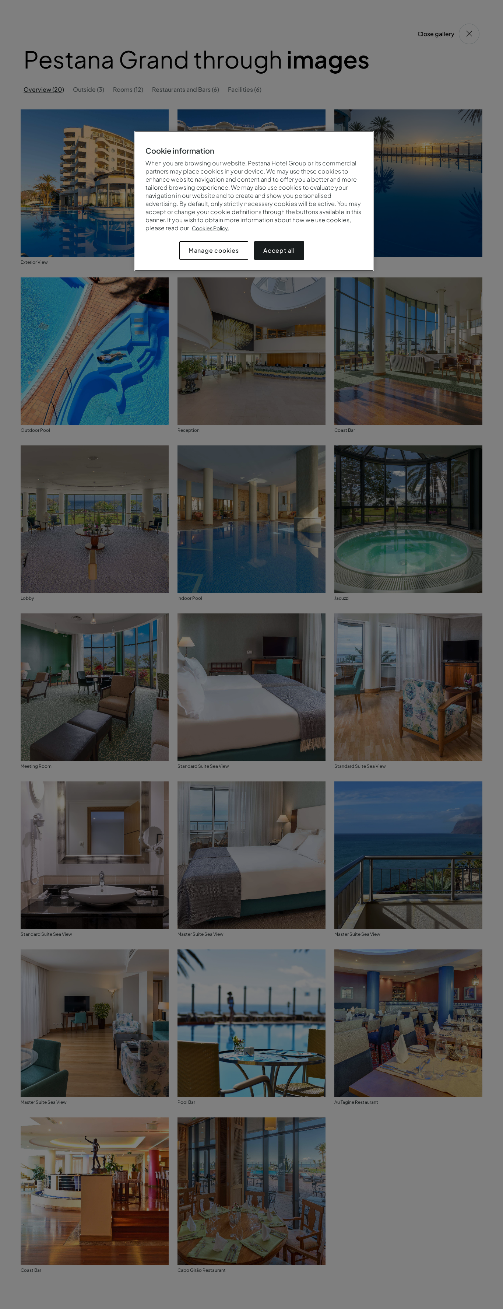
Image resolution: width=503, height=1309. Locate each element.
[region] (254, 201)
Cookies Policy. (210, 228)
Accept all (279, 250)
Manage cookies (214, 250)
